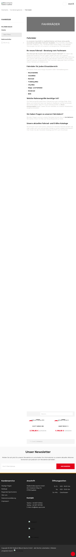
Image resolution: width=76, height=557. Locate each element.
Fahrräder (6, 19)
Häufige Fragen (6, 486)
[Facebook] (69, 548)
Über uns (4, 495)
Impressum (5, 501)
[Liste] (33, 413)
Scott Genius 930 (38, 426)
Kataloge (4, 489)
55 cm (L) (6, 43)
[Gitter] (30, 413)
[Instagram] (73, 548)
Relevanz (57, 414)
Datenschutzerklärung (8, 498)
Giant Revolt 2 (63, 426)
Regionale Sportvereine (9, 492)
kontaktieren (69, 117)
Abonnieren (65, 466)
